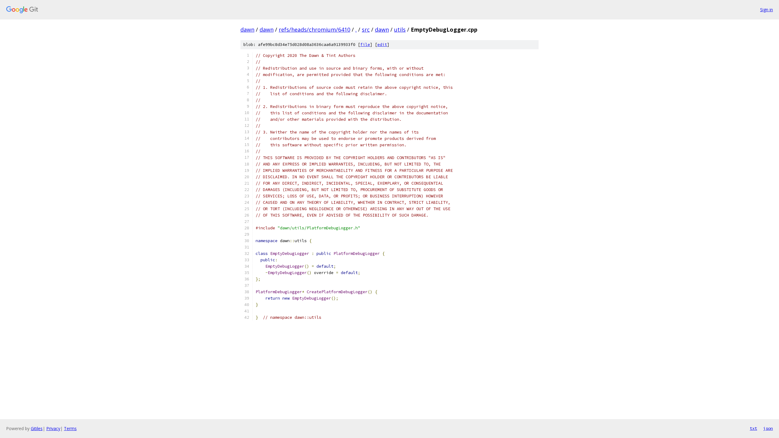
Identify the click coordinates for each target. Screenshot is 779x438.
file (365, 44)
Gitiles (37, 428)
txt (753, 428)
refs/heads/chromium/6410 (314, 29)
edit (382, 44)
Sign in (766, 9)
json (768, 428)
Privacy (53, 428)
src (366, 29)
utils (400, 29)
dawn (247, 29)
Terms (70, 428)
